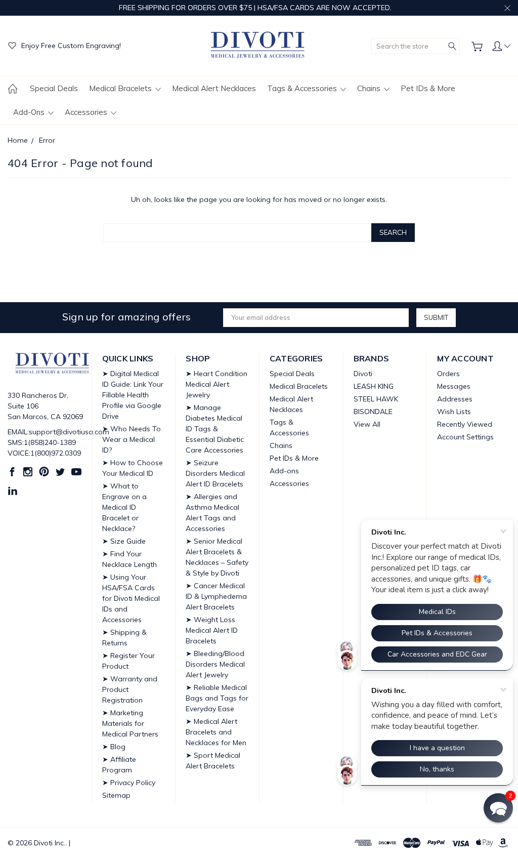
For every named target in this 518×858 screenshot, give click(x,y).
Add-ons (30, 112)
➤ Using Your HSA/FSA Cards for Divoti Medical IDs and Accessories (131, 598)
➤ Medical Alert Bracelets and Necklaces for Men (216, 732)
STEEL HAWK (376, 398)
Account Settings (465, 436)
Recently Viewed (464, 424)
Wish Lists (454, 411)
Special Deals (54, 88)
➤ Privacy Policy (128, 782)
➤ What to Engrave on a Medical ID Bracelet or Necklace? (124, 507)
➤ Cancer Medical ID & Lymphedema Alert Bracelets (216, 596)
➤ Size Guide (124, 541)
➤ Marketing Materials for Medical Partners (130, 723)
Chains (369, 88)
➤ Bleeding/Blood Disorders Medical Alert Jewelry (215, 664)
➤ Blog (113, 746)
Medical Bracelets (121, 88)
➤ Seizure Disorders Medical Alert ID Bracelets (215, 473)
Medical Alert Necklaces (214, 88)
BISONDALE (373, 411)
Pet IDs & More (428, 88)
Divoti (363, 373)
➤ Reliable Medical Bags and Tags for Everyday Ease (217, 698)
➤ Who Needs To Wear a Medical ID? (131, 439)
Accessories (87, 112)
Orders (448, 373)
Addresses (454, 398)
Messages (453, 386)
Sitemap (116, 795)
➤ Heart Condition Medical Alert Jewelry (216, 384)
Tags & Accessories (303, 88)
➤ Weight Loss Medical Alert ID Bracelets (212, 630)
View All (367, 424)
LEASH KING (374, 386)
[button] (498, 808)
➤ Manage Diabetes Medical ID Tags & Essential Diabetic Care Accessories (215, 429)
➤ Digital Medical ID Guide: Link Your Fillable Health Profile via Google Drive (132, 395)
